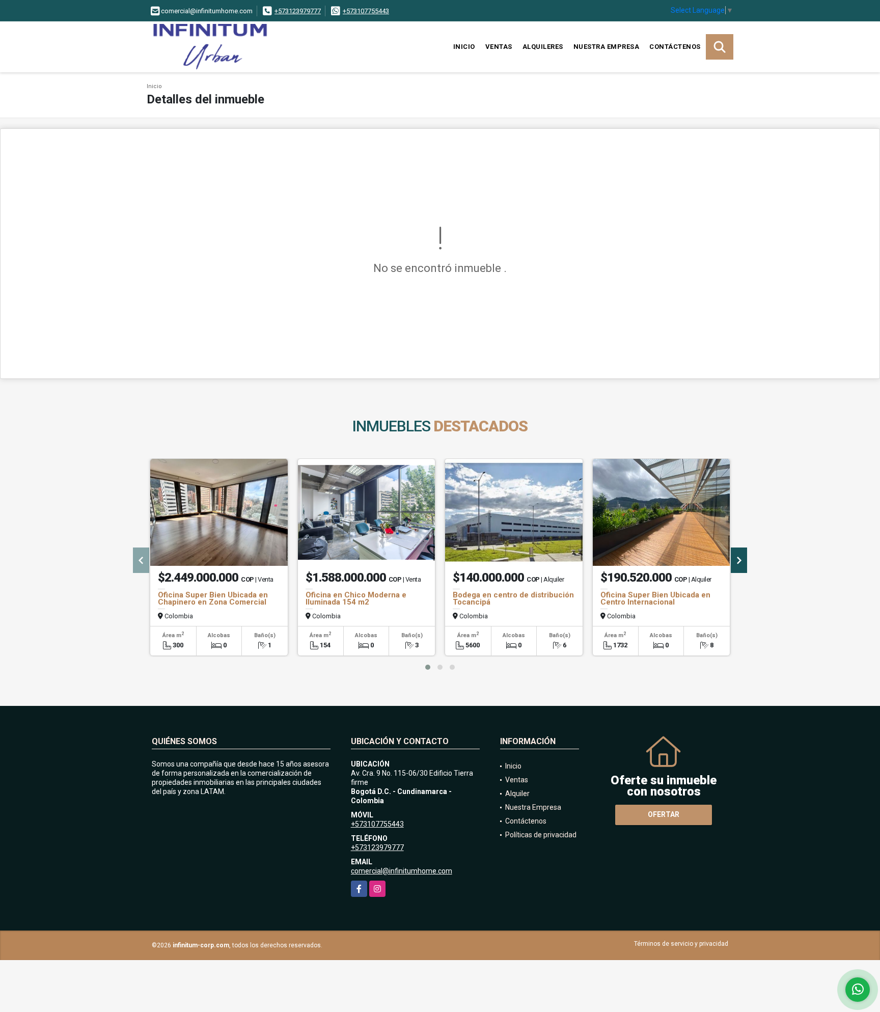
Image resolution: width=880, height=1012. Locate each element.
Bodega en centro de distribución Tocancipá (513, 598)
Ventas (498, 46)
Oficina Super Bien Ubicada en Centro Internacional (655, 598)
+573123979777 (297, 11)
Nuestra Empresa (606, 46)
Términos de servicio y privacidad (681, 943)
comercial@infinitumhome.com (401, 871)
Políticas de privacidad (540, 835)
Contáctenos (675, 46)
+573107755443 (366, 11)
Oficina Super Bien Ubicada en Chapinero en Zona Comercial (213, 598)
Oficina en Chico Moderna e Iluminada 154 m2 (356, 598)
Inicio (464, 46)
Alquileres (542, 46)
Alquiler (517, 793)
